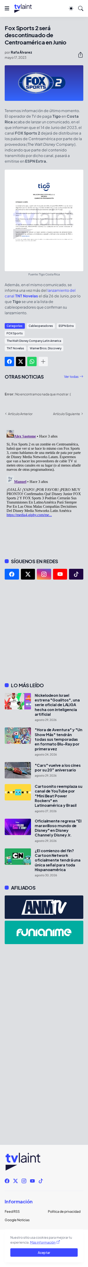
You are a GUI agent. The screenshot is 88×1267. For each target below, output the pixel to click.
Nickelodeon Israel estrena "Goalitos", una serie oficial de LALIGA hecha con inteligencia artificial (57, 705)
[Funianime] (44, 932)
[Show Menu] (7, 8)
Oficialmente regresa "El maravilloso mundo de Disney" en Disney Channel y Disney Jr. (58, 828)
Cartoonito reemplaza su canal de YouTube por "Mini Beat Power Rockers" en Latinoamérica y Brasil (58, 796)
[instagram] (44, 574)
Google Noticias (17, 1220)
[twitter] (28, 574)
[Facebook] (9, 361)
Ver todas (71, 376)
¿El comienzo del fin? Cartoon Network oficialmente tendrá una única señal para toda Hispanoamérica (57, 860)
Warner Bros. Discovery (45, 348)
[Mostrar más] (43, 361)
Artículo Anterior (20, 414)
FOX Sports (15, 333)
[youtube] (60, 574)
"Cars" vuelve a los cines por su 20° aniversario (58, 767)
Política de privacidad (64, 1211)
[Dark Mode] (71, 8)
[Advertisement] (44, 631)
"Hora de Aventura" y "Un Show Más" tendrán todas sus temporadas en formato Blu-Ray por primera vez (58, 739)
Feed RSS (12, 1211)
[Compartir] (78, 54)
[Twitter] (20, 361)
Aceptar (44, 1252)
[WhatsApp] (32, 361)
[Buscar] (80, 8)
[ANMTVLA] (44, 907)
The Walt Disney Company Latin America (34, 341)
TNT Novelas (15, 348)
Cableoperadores (41, 326)
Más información (43, 1242)
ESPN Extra (66, 326)
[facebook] (12, 574)
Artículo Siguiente (66, 414)
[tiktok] (76, 574)
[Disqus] (44, 486)
